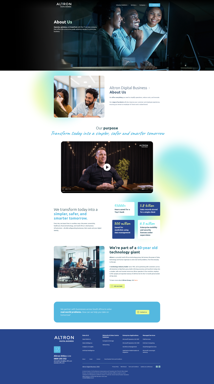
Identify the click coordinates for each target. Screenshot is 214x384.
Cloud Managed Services (149, 346)
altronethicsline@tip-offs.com (63, 361)
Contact (98, 359)
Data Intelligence (87, 343)
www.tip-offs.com (59, 363)
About (83, 359)
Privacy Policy (115, 366)
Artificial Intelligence (88, 350)
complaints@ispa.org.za (88, 377)
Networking (106, 344)
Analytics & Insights (87, 346)
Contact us (143, 312)
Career (91, 359)
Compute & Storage (108, 341)
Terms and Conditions (133, 366)
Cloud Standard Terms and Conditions (113, 359)
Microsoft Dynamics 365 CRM (131, 343)
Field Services (147, 339)
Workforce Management (130, 346)
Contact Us (155, 5)
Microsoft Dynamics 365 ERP (131, 339)
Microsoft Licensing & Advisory (149, 351)
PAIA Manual (123, 366)
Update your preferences (146, 366)
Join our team (118, 286)
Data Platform (86, 339)
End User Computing (148, 343)
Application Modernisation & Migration (131, 351)
